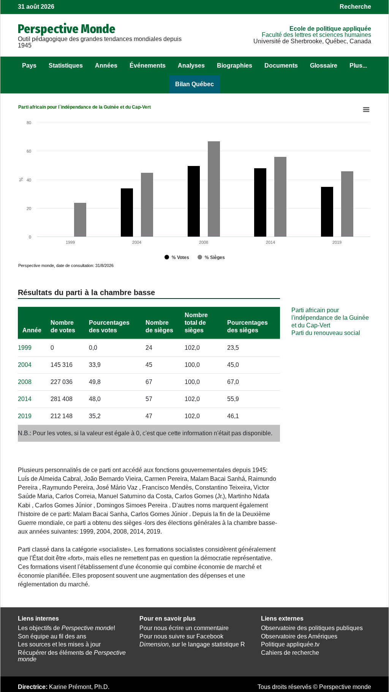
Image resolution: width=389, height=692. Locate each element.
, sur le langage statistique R (192, 644)
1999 (25, 347)
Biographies (234, 65)
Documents (281, 65)
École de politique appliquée (330, 28)
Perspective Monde (66, 29)
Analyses (191, 65)
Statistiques (66, 65)
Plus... (358, 65)
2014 (25, 399)
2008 (25, 382)
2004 (25, 365)
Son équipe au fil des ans (52, 636)
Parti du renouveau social (325, 333)
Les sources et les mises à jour (59, 644)
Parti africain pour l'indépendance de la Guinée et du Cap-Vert (330, 318)
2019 (25, 416)
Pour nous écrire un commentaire (184, 628)
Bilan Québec (194, 84)
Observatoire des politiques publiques (312, 628)
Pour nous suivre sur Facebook (181, 636)
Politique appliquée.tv (290, 644)
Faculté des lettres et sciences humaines (316, 35)
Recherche (355, 6)
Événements (148, 65)
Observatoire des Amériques (299, 636)
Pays (29, 65)
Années (106, 65)
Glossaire (323, 65)
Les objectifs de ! (66, 628)
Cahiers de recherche (290, 652)
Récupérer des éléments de (72, 655)
